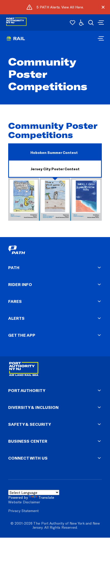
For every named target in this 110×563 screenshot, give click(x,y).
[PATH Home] (101, 38)
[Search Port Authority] (90, 22)
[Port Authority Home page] (100, 22)
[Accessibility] (81, 22)
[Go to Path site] (33, 250)
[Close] (103, 7)
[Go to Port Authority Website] (55, 370)
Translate (46, 497)
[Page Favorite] (72, 22)
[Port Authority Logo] (16, 23)
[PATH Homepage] (15, 41)
